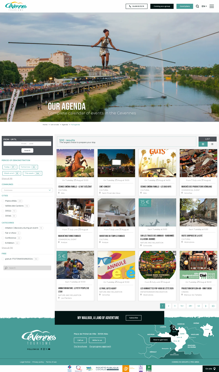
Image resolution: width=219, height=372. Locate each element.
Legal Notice (25, 362)
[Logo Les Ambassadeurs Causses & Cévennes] (141, 368)
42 (198, 306)
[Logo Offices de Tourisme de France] (70, 368)
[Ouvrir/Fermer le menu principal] (212, 6)
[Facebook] (41, 349)
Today (9, 167)
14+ (182, 306)
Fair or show (12, 233)
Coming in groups (180, 362)
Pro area (194, 362)
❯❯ (213, 306)
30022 (10, 211)
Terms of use (51, 362)
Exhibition (11, 243)
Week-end (11, 173)
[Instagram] (44, 349)
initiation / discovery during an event (23, 228)
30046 (10, 216)
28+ (190, 306)
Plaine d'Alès (13, 201)
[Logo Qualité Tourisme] (79, 368)
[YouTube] (49, 349)
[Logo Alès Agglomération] (89, 368)
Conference (12, 238)
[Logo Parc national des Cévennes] (129, 368)
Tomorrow (28, 167)
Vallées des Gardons (16, 206)
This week (32, 173)
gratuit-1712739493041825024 (21, 259)
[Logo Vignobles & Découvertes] (148, 368)
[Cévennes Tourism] (16, 6)
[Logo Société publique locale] (107, 368)
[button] (197, 6)
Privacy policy (38, 362)
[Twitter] (46, 349)
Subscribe (133, 318)
